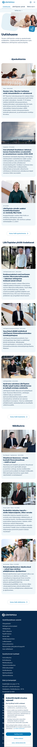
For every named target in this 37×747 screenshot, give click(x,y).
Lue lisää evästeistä (18, 728)
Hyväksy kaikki (18, 734)
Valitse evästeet (18, 738)
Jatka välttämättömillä (18, 743)
